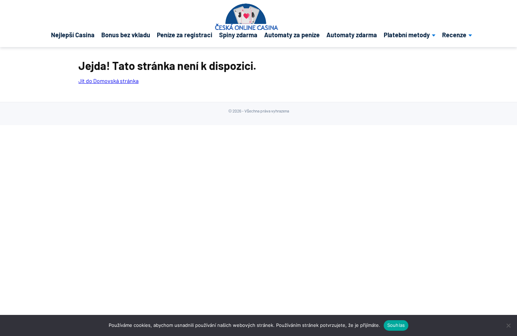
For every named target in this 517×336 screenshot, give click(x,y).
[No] (508, 325)
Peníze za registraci (184, 35)
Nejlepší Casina (73, 35)
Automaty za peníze (292, 35)
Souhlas (396, 325)
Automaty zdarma (351, 35)
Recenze (454, 35)
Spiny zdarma (238, 35)
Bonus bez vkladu (125, 35)
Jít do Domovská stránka (108, 80)
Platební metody (407, 35)
